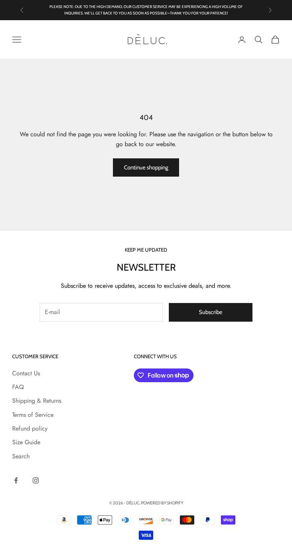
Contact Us (26, 373)
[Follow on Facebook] (16, 480)
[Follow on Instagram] (36, 480)
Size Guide (26, 442)
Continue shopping (146, 167)
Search (21, 456)
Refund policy (30, 428)
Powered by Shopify (162, 503)
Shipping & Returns (36, 400)
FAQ (18, 387)
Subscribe (210, 312)
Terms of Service (33, 414)
